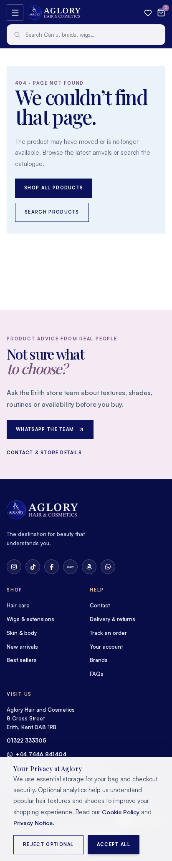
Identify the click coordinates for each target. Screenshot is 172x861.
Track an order (108, 632)
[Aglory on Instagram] (14, 566)
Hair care (18, 605)
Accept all (113, 844)
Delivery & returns (112, 619)
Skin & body (22, 632)
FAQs (97, 673)
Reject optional (48, 844)
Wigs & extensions (30, 619)
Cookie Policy (120, 812)
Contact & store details (44, 453)
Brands (99, 660)
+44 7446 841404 (40, 754)
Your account (106, 646)
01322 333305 (26, 740)
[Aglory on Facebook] (51, 566)
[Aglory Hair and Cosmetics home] (54, 12)
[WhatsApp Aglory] (108, 566)
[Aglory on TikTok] (32, 566)
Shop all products (53, 188)
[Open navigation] (15, 12)
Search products (52, 212)
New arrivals (22, 646)
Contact (100, 605)
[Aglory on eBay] (70, 566)
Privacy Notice (33, 822)
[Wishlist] (148, 13)
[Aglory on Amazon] (89, 566)
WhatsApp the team (45, 429)
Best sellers (22, 660)
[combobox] (86, 34)
